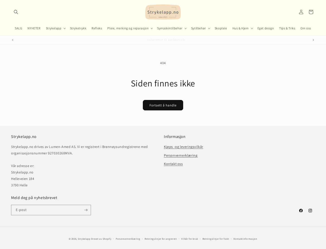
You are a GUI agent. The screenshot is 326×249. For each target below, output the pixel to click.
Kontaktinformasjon (245, 238)
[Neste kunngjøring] (313, 40)
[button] (16, 12)
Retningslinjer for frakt (215, 238)
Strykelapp (84, 238)
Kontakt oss (173, 163)
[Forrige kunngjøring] (13, 40)
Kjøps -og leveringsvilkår (183, 146)
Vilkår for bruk (189, 238)
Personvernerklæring (180, 155)
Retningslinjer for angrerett (161, 238)
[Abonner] (86, 210)
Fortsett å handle (163, 105)
